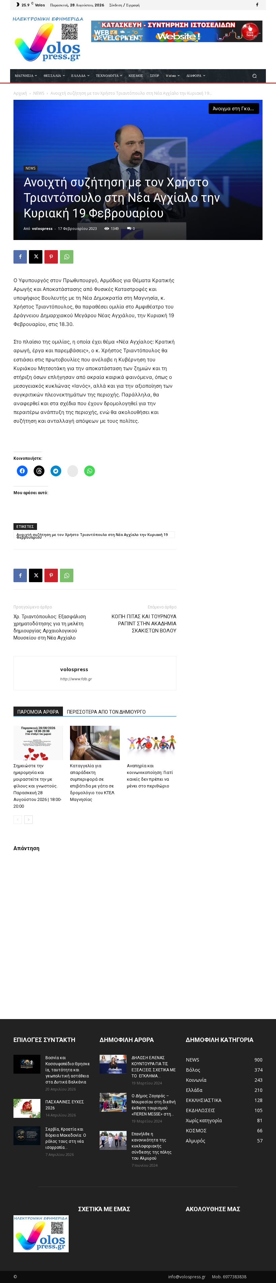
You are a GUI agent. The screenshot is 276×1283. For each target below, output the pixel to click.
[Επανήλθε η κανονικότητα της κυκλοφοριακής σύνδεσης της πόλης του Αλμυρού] (113, 1140)
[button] (254, 75)
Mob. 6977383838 (229, 1277)
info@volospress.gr (187, 1277)
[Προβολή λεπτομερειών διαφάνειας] (177, 31)
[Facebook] (257, 5)
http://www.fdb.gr (76, 679)
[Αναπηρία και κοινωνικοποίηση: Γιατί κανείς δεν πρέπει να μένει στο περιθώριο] (151, 743)
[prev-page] (17, 819)
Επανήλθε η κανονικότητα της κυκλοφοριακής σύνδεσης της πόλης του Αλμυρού (152, 1146)
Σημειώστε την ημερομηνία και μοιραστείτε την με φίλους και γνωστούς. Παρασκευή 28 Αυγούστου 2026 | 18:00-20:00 (37, 786)
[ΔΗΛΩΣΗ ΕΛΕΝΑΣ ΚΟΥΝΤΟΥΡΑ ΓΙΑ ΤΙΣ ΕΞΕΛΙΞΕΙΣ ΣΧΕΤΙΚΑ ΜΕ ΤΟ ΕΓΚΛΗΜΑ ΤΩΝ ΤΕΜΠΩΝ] (113, 1064)
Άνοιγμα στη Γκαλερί (236, 108)
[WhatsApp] (66, 257)
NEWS (38, 93)
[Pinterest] (51, 257)
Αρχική (20, 93)
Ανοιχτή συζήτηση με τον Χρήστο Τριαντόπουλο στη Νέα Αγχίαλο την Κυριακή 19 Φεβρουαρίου (92, 535)
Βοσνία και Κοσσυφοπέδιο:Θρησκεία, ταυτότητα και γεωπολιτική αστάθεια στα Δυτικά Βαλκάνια (67, 1069)
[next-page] (28, 819)
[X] (35, 257)
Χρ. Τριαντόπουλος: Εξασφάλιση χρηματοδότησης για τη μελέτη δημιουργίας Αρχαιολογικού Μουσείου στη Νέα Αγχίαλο (49, 627)
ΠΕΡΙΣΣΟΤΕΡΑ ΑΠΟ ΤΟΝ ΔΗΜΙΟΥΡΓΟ (106, 712)
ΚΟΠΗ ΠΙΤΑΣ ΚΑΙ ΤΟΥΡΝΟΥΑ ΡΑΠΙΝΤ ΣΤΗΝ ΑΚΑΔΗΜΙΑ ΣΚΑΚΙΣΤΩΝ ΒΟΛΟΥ (144, 624)
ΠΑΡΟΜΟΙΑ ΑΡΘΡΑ (38, 712)
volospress (42, 228)
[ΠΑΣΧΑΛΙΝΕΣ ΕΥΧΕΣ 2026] (26, 1108)
